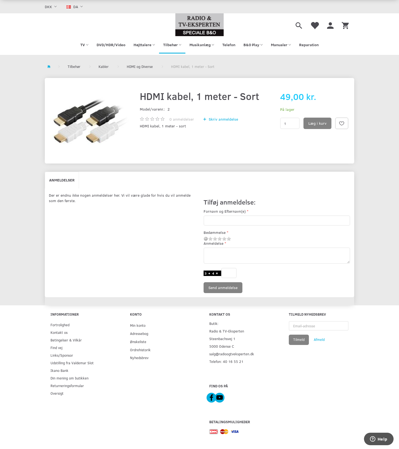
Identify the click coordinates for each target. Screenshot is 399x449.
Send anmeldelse (222, 287)
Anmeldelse (213, 243)
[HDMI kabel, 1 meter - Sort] (91, 120)
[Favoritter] (314, 24)
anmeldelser (181, 119)
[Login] (330, 24)
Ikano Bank (59, 370)
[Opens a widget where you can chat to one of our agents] (379, 439)
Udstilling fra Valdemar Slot (72, 362)
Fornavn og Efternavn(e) (225, 211)
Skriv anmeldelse (223, 119)
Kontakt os (59, 332)
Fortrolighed (59, 324)
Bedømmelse (215, 232)
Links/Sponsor (61, 355)
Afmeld (319, 339)
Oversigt (57, 393)
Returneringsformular (67, 385)
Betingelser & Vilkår (66, 340)
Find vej (56, 347)
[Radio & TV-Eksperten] (199, 24)
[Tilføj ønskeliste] (341, 123)
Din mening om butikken (69, 378)
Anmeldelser (62, 180)
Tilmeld (299, 339)
